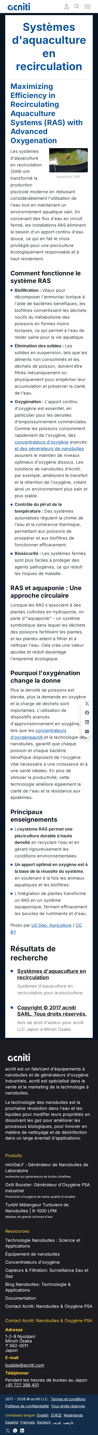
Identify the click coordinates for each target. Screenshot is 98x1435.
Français (27, 1422)
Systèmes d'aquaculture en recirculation (51, 974)
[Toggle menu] (87, 6)
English (43, 1415)
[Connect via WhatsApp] (15, 1430)
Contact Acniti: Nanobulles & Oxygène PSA (48, 1306)
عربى (57, 1422)
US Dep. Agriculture (51, 925)
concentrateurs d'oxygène (41, 442)
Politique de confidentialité (27, 1406)
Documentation (20, 1298)
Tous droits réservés (68, 1406)
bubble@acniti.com (24, 1365)
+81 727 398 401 (22, 1385)
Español (11, 1422)
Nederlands (73, 1415)
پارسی (68, 1422)
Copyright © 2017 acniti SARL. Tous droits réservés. (52, 1010)
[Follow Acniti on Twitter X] (7, 1430)
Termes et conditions (68, 1399)
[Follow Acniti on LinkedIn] (22, 1430)
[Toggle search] (77, 6)
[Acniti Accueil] (18, 6)
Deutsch (44, 1422)
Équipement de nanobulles (32, 1254)
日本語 (56, 1415)
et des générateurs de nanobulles (49, 448)
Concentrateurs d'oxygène (32, 1262)
